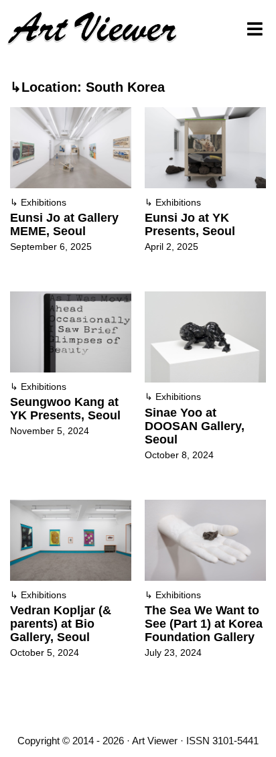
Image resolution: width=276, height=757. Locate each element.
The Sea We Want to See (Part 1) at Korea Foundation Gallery (204, 624)
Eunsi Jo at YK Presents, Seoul (190, 224)
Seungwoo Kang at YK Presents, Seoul (65, 408)
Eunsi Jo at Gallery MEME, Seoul (64, 224)
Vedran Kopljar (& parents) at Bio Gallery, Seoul (60, 624)
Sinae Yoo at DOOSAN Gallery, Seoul (195, 426)
